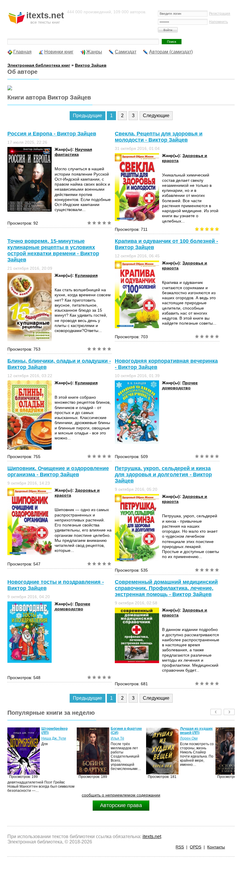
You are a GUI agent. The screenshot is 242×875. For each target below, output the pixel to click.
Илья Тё (48, 738)
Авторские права (121, 805)
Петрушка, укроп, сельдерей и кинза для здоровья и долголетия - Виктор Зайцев (163, 474)
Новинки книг (58, 51)
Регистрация (219, 14)
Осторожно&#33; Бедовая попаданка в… (195, 733)
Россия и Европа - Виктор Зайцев (51, 134)
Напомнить (218, 22)
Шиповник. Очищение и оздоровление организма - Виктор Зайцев (58, 471)
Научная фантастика (73, 152)
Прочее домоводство (180, 385)
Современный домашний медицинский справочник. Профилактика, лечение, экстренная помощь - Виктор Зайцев (166, 588)
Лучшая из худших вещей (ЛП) (127, 731)
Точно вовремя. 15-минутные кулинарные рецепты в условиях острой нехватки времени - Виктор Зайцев (53, 250)
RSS (180, 847)
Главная (22, 51)
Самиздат (125, 51)
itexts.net (152, 836)
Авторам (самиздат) (171, 51)
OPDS (195, 847)
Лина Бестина (192, 742)
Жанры (94, 51)
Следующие (156, 115)
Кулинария (86, 275)
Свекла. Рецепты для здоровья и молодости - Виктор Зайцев (158, 137)
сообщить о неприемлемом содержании (121, 795)
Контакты (216, 847)
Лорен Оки (119, 738)
